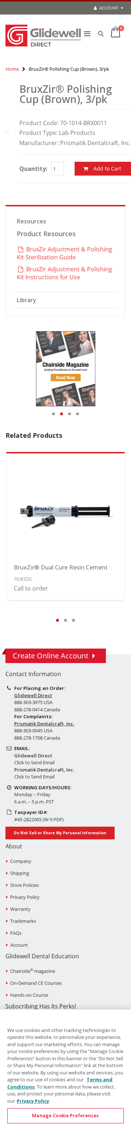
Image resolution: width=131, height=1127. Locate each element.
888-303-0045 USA (33, 730)
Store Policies (24, 885)
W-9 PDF (53, 819)
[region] (65, 1068)
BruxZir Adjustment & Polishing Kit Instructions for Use (64, 273)
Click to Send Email (34, 762)
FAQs (15, 933)
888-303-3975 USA (33, 702)
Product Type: (38, 133)
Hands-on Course (29, 995)
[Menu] (87, 33)
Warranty (20, 909)
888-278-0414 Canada (37, 709)
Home (12, 69)
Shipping (19, 873)
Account (108, 8)
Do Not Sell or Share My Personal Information (60, 832)
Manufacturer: (39, 143)
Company (20, 861)
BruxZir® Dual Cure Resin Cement (61, 567)
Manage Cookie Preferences (65, 1115)
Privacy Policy (25, 897)
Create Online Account (50, 656)
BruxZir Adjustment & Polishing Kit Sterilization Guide (64, 253)
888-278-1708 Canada (37, 738)
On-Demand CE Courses (36, 983)
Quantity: (33, 169)
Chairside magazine (32, 971)
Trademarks (23, 921)
